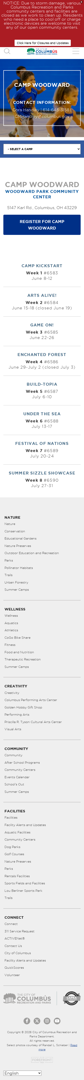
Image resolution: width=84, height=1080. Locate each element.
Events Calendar (17, 777)
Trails (8, 575)
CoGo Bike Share (17, 637)
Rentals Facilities (17, 876)
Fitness (9, 645)
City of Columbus (17, 953)
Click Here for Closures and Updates (43, 42)
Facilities (10, 817)
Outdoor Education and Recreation (31, 553)
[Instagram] (47, 1021)
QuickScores (14, 967)
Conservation (14, 531)
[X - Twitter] (37, 1021)
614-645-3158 (56, 110)
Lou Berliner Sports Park (23, 890)
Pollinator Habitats (18, 568)
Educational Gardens (20, 538)
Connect (11, 924)
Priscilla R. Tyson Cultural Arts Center (33, 722)
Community (13, 755)
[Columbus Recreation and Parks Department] (42, 51)
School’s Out (14, 784)
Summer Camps (16, 589)
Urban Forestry (16, 582)
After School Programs (22, 762)
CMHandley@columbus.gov (42, 116)
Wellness (11, 615)
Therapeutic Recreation (22, 659)
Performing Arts (16, 714)
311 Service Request (19, 931)
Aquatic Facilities (17, 832)
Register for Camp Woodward (42, 224)
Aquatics (11, 623)
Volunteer (12, 975)
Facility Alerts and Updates (25, 825)
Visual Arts (12, 729)
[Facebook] (27, 1021)
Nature (9, 524)
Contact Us (13, 946)
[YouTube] (57, 1021)
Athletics (11, 630)
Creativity (11, 693)
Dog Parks (12, 847)
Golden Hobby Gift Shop (23, 707)
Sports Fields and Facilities (24, 883)
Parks (8, 560)
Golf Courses (14, 854)
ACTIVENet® (14, 938)
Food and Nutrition (19, 652)
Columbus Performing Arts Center (30, 700)
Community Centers (19, 770)
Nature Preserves (17, 546)
